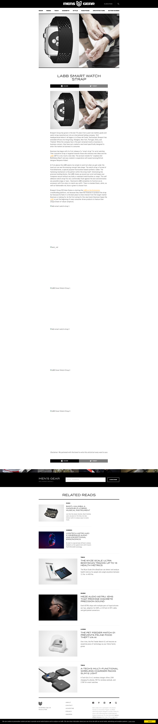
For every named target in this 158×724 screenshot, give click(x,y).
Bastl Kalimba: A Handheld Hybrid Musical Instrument (78, 508)
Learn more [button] (131, 721)
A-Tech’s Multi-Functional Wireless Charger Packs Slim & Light (99, 671)
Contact (69, 705)
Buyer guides (113, 11)
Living (83, 629)
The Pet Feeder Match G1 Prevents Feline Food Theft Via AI (98, 635)
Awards (69, 714)
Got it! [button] (150, 721)
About (68, 702)
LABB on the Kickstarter (91, 190)
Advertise (70, 708)
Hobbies (69, 530)
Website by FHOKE (43, 709)
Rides (48, 11)
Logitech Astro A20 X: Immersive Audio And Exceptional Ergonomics (77, 536)
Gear (41, 11)
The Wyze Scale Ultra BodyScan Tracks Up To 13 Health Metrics (99, 563)
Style (75, 11)
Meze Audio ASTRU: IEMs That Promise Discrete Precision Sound (97, 599)
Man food (85, 11)
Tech (56, 11)
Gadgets (65, 11)
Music (68, 503)
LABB (52, 156)
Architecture (99, 11)
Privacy (69, 711)
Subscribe (113, 479)
